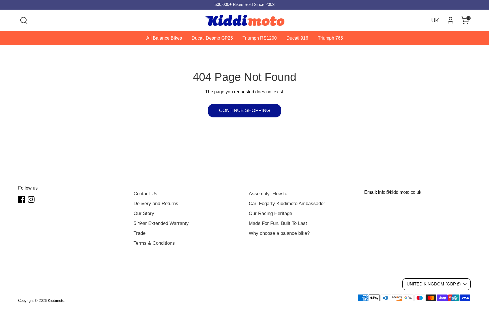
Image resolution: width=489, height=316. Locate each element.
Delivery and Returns (156, 203)
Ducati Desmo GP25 (212, 38)
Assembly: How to (268, 193)
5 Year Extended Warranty (161, 223)
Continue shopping (244, 110)
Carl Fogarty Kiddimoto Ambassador (287, 203)
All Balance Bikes (164, 38)
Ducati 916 (297, 38)
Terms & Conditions (154, 243)
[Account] (450, 20)
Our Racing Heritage (270, 213)
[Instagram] (31, 199)
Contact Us (145, 193)
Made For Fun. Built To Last (278, 223)
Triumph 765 (330, 38)
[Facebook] (21, 199)
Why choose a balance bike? (279, 233)
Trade (139, 233)
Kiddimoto (56, 300)
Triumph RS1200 (260, 38)
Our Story (144, 213)
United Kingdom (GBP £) (434, 284)
